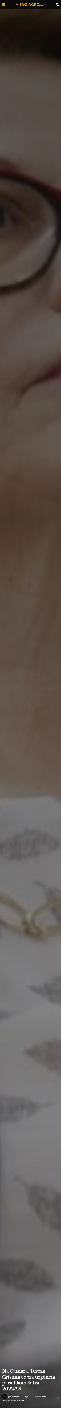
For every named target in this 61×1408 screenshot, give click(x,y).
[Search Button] (57, 4)
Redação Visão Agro (19, 1396)
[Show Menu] (3, 4)
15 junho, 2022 (40, 1396)
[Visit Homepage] (30, 4)
